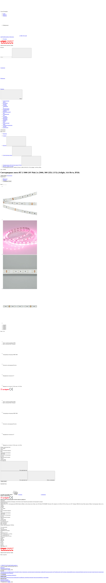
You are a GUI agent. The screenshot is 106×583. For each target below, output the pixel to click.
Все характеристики (23, 470)
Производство (6, 575)
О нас (4, 13)
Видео (5, 577)
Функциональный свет (49, 571)
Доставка (5, 38)
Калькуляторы (30, 577)
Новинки (5, 133)
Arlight (9, 569)
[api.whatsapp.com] (28, 564)
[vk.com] (46, 564)
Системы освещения (5, 117)
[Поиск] (21, 53)
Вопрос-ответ (24, 577)
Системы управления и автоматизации (26, 571)
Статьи (19, 577)
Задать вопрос (3, 175)
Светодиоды (5, 127)
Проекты (5, 15)
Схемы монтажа (36, 577)
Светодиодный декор (89, 571)
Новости (5, 14)
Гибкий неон (4, 121)
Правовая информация (5, 568)
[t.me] (9, 564)
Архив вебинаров (14, 577)
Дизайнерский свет (58, 571)
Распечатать (9, 175)
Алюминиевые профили (6, 110)
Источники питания (5, 104)
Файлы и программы (50, 480)
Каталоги (2, 577)
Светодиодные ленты (5, 571)
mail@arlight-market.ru (12, 565)
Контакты (12, 36)
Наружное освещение (5, 119)
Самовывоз (43, 494)
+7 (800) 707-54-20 (4, 565)
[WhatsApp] (9, 35)
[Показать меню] (16, 141)
